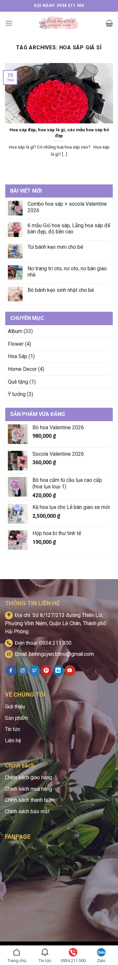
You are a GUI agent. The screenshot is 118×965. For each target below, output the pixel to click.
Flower (16, 344)
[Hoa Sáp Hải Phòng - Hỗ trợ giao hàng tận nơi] (59, 23)
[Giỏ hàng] (109, 23)
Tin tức (12, 729)
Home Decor (22, 369)
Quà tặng (18, 382)
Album (15, 331)
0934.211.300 (73, 960)
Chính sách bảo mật (27, 811)
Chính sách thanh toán (29, 800)
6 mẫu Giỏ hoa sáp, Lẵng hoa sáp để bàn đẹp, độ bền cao (69, 228)
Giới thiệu (15, 707)
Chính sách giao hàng (28, 777)
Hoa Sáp (17, 356)
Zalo (101, 960)
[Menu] (9, 23)
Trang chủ (17, 960)
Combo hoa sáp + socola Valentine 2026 (67, 207)
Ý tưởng (17, 394)
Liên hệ (13, 740)
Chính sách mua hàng (28, 789)
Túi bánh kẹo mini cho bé (55, 247)
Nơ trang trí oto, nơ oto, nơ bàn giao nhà (67, 271)
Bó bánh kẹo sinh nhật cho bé (61, 290)
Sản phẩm (16, 718)
